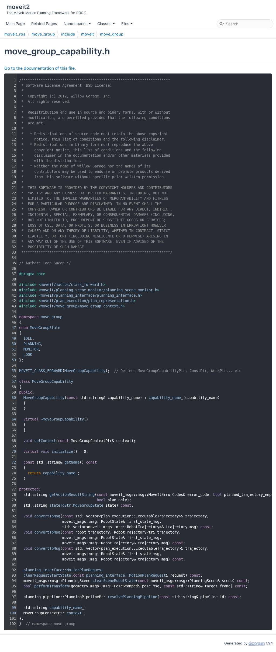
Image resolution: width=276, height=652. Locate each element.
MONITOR (31, 349)
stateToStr (60, 505)
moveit (87, 34)
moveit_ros (14, 34)
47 (10, 327)
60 (10, 397)
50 (10, 344)
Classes (104, 23)
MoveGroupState (45, 327)
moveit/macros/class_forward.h (72, 284)
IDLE (27, 338)
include (68, 34)
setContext (45, 441)
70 (10, 451)
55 (10, 371)
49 (10, 338)
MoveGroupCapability (84, 371)
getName (72, 462)
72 (10, 462)
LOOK (27, 354)
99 (10, 607)
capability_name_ (166, 397)
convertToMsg (47, 516)
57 (10, 381)
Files (125, 23)
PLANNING (32, 344)
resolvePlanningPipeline (132, 597)
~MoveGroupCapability (62, 419)
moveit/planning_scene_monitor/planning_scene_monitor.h (99, 290)
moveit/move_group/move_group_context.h (82, 306)
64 (10, 419)
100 (10, 613)
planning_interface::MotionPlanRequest (63, 570)
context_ (75, 613)
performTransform (51, 586)
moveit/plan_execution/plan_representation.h (87, 301)
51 (10, 349)
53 (10, 360)
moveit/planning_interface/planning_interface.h (90, 295)
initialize (62, 451)
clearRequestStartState (47, 575)
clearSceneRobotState (114, 581)
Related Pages (44, 23)
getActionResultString (72, 494)
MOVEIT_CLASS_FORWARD (40, 371)
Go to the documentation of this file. (40, 68)
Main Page (15, 23)
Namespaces (76, 23)
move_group (43, 34)
